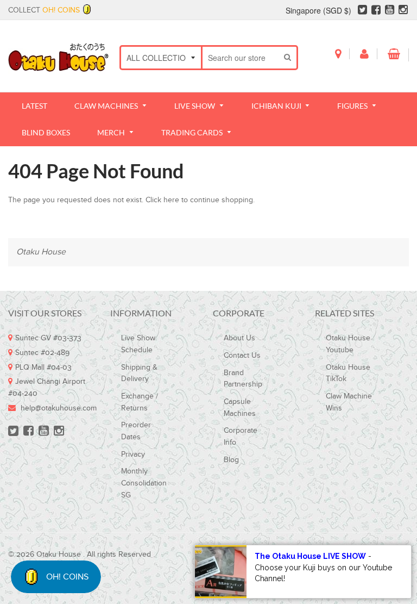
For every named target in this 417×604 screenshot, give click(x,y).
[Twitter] (362, 11)
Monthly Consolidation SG (144, 483)
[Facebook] (376, 11)
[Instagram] (403, 11)
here (171, 200)
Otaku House (41, 252)
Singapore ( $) (318, 10)
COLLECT (44, 10)
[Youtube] (389, 11)
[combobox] (241, 58)
